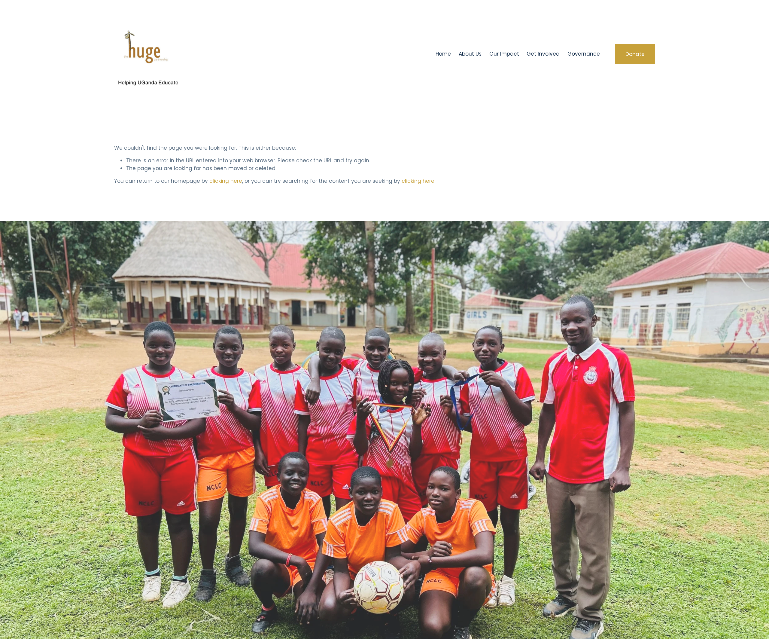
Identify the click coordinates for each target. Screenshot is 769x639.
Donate (635, 54)
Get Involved (543, 53)
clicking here (225, 181)
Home (443, 53)
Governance (583, 53)
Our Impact (504, 53)
